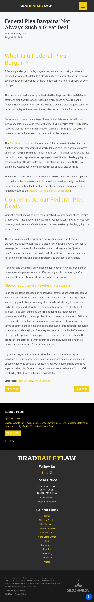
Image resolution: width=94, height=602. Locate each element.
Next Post (81, 389)
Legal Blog (47, 553)
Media (47, 562)
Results (47, 549)
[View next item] (17, 441)
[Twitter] (47, 472)
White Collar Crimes (47, 537)
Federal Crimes (47, 532)
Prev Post (12, 389)
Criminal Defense (42, 381)
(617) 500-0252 (47, 497)
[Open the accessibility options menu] (89, 597)
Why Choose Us (47, 524)
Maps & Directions (47, 501)
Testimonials (47, 545)
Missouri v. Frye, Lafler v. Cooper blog (49, 190)
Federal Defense (24, 381)
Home (47, 516)
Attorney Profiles (47, 520)
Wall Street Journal (19, 143)
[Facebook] (42, 472)
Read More (12, 433)
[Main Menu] (83, 6)
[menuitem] (47, 516)
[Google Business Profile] (51, 472)
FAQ (47, 541)
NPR (76, 123)
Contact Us (47, 557)
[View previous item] (6, 441)
